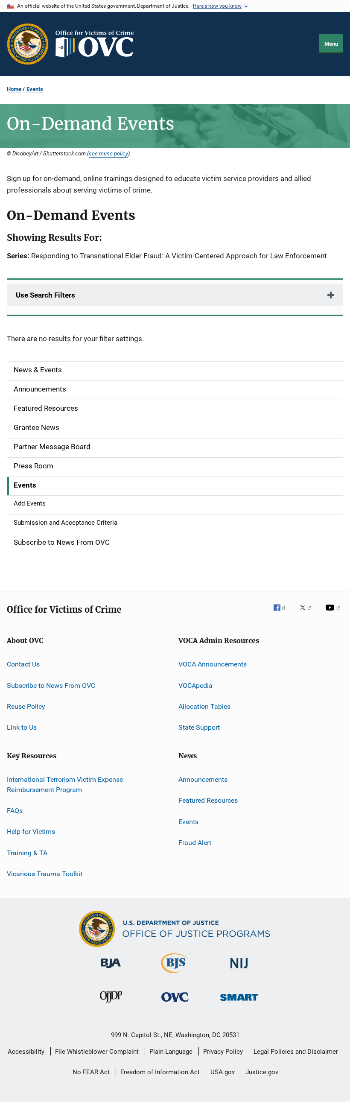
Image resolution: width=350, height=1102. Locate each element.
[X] (308, 613)
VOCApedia (195, 685)
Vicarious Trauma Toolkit (44, 874)
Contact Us (23, 664)
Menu (331, 44)
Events (34, 89)
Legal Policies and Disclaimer (296, 1051)
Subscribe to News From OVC (51, 685)
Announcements (203, 779)
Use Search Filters (45, 295)
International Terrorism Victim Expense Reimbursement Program (65, 784)
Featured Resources (208, 800)
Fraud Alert (194, 843)
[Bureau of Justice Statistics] (175, 974)
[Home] (98, 44)
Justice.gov (261, 1072)
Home (14, 89)
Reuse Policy (26, 706)
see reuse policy (108, 153)
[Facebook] (283, 613)
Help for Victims (31, 831)
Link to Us (22, 727)
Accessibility (26, 1051)
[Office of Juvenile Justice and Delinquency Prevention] (111, 1004)
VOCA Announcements (212, 664)
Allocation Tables (204, 706)
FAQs (15, 811)
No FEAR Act (91, 1072)
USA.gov (222, 1072)
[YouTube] (334, 613)
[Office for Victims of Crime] (175, 1003)
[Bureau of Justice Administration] (111, 969)
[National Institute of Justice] (239, 969)
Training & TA (27, 852)
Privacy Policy (223, 1051)
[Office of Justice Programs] (28, 44)
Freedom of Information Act (160, 1072)
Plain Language (170, 1051)
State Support (199, 727)
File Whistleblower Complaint (97, 1051)
